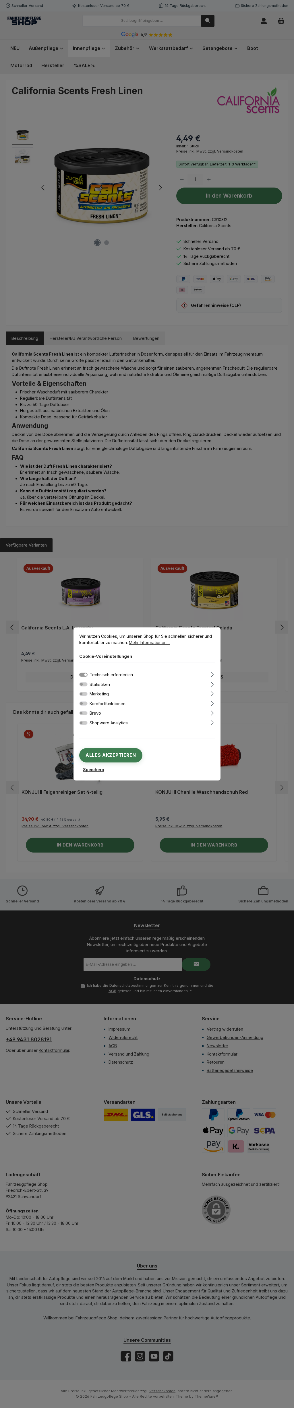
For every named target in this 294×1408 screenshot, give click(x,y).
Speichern (93, 769)
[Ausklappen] (212, 673)
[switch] (83, 684)
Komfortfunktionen (107, 703)
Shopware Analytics (109, 722)
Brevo (95, 713)
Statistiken (100, 684)
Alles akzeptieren (111, 755)
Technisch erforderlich (111, 674)
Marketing (99, 693)
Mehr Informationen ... (149, 642)
